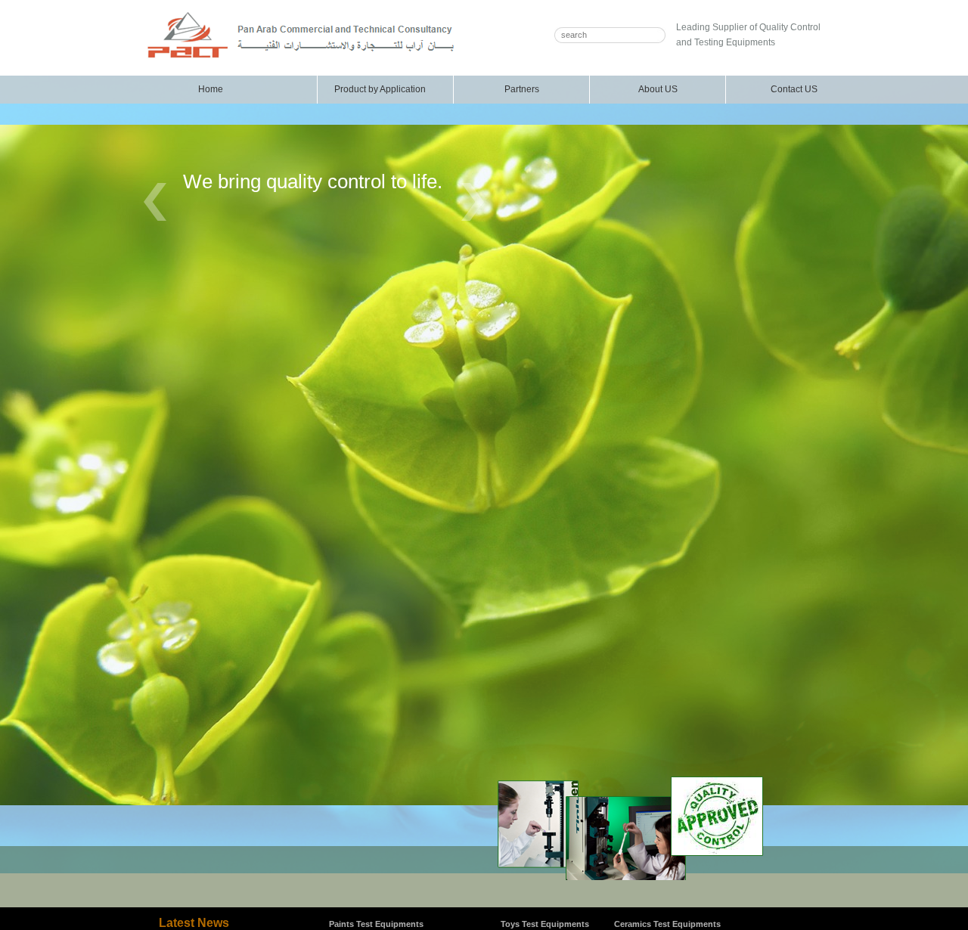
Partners (521, 89)
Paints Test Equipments (376, 923)
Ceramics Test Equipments (667, 923)
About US (658, 89)
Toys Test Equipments (545, 923)
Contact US (794, 89)
